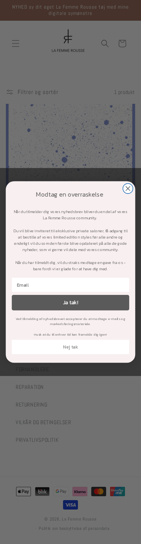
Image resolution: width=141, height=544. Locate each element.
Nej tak (70, 347)
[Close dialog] (128, 189)
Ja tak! (70, 302)
